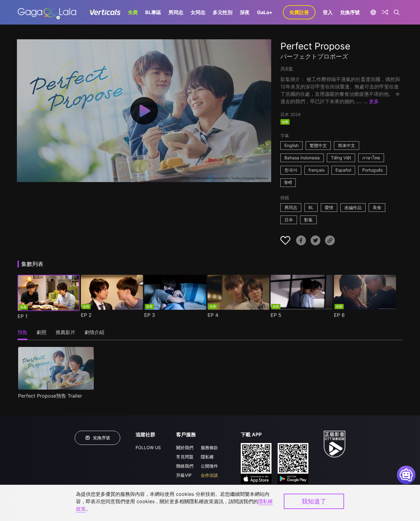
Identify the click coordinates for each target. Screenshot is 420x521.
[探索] (385, 12)
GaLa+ (264, 12)
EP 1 (22, 316)
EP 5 (276, 315)
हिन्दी (288, 182)
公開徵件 (209, 466)
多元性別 (222, 12)
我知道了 (314, 501)
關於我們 (184, 447)
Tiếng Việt (341, 157)
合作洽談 (209, 475)
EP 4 (213, 315)
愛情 (329, 207)
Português (372, 170)
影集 (308, 219)
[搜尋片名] (397, 12)
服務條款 (209, 447)
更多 (374, 101)
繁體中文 (318, 145)
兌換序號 (350, 12)
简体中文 (346, 145)
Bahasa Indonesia (302, 157)
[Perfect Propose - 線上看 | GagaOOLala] (47, 12)
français (316, 170)
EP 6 (339, 315)
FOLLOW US (148, 447)
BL (311, 207)
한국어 (290, 170)
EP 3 (149, 315)
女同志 (198, 12)
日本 (288, 219)
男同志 (175, 12)
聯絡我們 (184, 466)
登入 (328, 12)
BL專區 (153, 12)
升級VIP (184, 475)
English (291, 145)
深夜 (245, 12)
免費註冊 (299, 12)
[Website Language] (373, 12)
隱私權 (207, 456)
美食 (377, 207)
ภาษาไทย (371, 157)
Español (343, 170)
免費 (133, 12)
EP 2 (86, 315)
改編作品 (353, 207)
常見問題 (184, 456)
